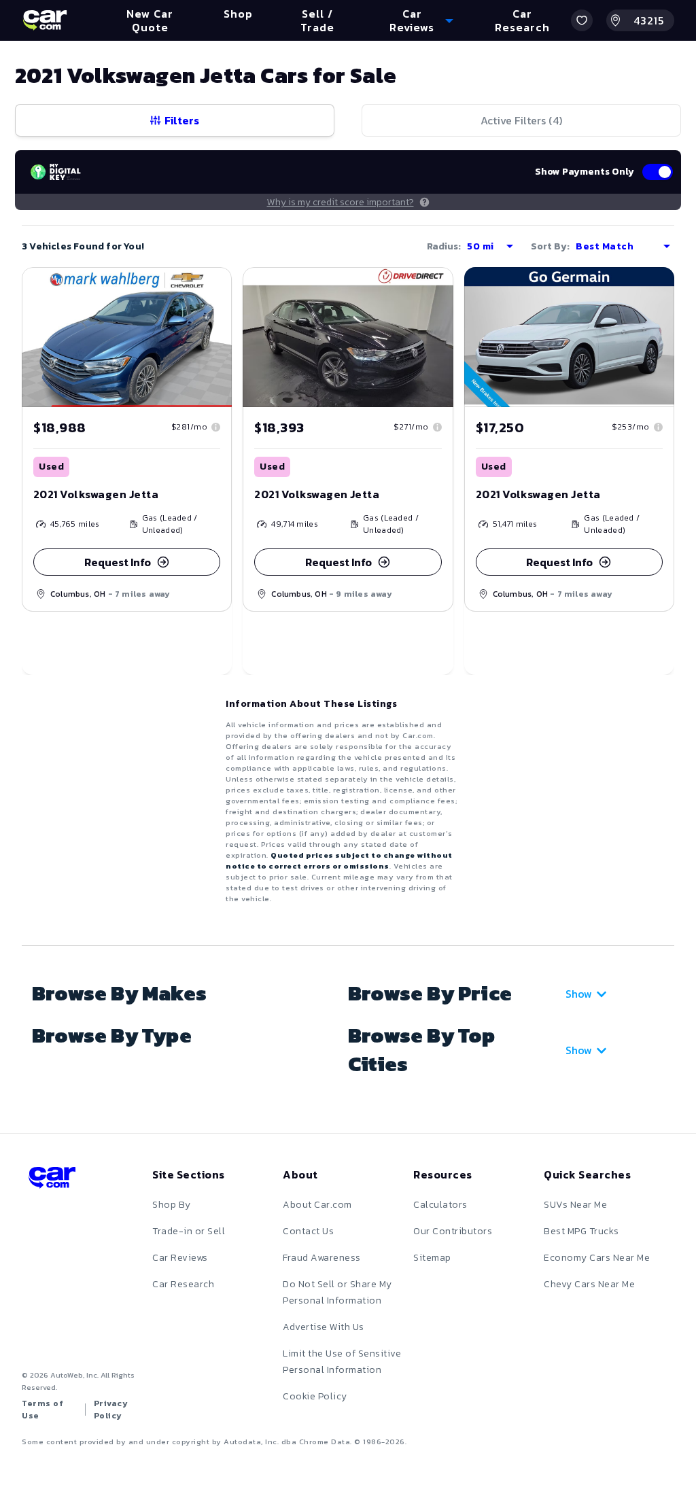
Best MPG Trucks (581, 1231)
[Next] (442, 337)
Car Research (183, 1284)
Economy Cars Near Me (597, 1258)
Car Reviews (180, 1258)
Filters (181, 120)
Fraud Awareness (322, 1258)
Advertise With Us (323, 1327)
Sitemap (432, 1258)
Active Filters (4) (521, 120)
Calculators (440, 1205)
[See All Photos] (348, 337)
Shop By (171, 1205)
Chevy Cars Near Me (589, 1284)
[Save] (211, 287)
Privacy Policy (111, 1409)
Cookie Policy (315, 1396)
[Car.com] (45, 20)
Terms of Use (42, 1409)
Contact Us (308, 1231)
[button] (582, 20)
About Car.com (317, 1205)
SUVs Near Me (575, 1205)
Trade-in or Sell (188, 1231)
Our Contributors (452, 1231)
